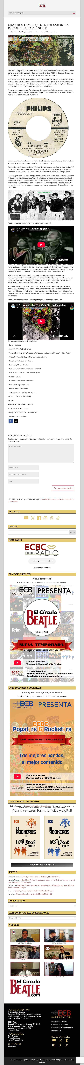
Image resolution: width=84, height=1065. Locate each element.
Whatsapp (12, 1046)
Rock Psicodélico (38, 32)
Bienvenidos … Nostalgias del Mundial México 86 (34, 894)
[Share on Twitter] (16, 422)
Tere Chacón (13, 1036)
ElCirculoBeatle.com (16, 1012)
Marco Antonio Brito (15, 1040)
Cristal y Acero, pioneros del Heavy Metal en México (41, 877)
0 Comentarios (51, 32)
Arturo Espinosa (14, 1038)
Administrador (16, 32)
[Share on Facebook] (11, 422)
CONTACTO (54, 1060)
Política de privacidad (41, 1060)
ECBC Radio (13, 1022)
